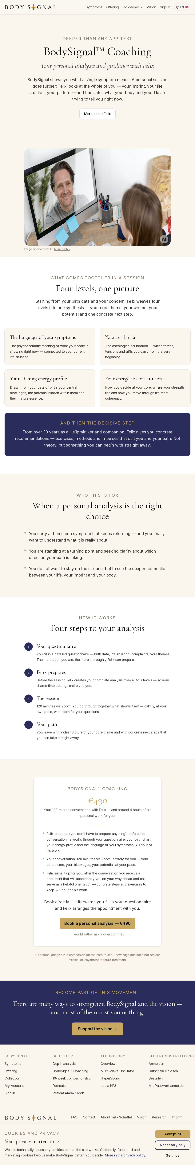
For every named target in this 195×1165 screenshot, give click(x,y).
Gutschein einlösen (163, 1071)
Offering (112, 7)
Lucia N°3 (108, 1086)
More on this (62, 249)
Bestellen (156, 1078)
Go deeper (131, 7)
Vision (151, 7)
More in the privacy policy (125, 1155)
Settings (172, 1155)
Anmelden (156, 1064)
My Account (14, 1086)
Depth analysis (64, 1064)
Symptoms (94, 7)
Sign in (165, 7)
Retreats (59, 1086)
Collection (12, 1078)
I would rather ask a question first (97, 934)
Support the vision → (97, 1028)
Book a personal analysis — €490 (97, 923)
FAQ (74, 1117)
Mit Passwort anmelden (167, 1086)
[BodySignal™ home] (31, 7)
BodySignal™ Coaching (70, 1071)
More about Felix (97, 114)
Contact (89, 1117)
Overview (108, 1064)
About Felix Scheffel (116, 1117)
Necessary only (172, 1145)
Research (159, 1117)
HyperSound (110, 1078)
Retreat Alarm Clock (68, 1093)
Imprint (177, 1117)
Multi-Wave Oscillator (117, 1071)
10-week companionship (72, 1078)
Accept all (172, 1134)
